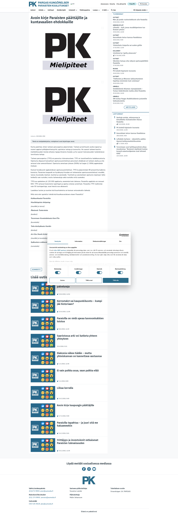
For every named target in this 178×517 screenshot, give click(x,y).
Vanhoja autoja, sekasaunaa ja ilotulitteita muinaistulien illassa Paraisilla (129, 121)
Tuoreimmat (118, 14)
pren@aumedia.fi (46, 491)
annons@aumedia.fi (48, 497)
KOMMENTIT (36, 269)
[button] (140, 10)
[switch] (78, 272)
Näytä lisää (130, 107)
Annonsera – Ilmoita (108, 4)
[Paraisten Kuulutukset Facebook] (84, 469)
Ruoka (115, 69)
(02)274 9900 (34, 491)
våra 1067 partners (60, 250)
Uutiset (33, 10)
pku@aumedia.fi (47, 504)
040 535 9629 (34, 504)
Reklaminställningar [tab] (99, 241)
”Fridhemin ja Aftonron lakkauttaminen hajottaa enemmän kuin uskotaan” (128, 81)
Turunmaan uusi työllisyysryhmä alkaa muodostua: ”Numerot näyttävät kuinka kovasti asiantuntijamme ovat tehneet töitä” (131, 151)
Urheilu (41, 10)
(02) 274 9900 (34, 497)
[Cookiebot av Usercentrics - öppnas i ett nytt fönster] (120, 235)
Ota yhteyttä (121, 4)
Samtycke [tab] (58, 241)
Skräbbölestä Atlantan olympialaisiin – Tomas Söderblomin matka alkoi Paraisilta (129, 91)
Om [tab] (120, 241)
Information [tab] (78, 241)
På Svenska (143, 4)
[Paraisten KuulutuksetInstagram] (89, 469)
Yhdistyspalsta (85, 10)
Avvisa (62, 280)
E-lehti (104, 10)
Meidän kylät (61, 10)
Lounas (95, 10)
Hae (114, 10)
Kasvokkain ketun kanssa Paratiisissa (130, 134)
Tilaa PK (132, 4)
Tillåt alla (116, 280)
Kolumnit (72, 10)
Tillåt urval (89, 280)
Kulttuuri (51, 10)
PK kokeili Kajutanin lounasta (127, 129)
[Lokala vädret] (71, 4)
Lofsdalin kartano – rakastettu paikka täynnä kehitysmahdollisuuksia (131, 141)
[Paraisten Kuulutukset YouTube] (94, 469)
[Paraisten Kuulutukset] (89, 480)
